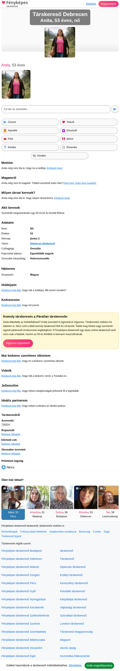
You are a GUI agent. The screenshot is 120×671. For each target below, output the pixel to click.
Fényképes (17, 4)
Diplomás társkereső (73, 567)
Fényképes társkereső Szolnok (20, 623)
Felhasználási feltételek (33, 531)
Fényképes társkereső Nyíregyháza (23, 599)
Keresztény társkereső (74, 583)
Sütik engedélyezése (99, 665)
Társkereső (67, 558)
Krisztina (35, 512)
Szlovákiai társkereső (73, 615)
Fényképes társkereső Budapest (21, 550)
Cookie (97, 531)
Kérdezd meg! (54, 168)
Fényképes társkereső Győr (18, 591)
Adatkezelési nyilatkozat (62, 531)
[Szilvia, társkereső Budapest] (61, 497)
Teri (108, 512)
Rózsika (84, 512)
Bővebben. (75, 665)
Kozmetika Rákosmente (75, 656)
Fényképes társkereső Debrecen (21, 558)
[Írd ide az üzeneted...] (55, 109)
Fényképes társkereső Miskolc (20, 567)
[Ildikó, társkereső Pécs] (13, 497)
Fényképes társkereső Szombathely (23, 631)
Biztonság (84, 531)
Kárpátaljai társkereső (73, 599)
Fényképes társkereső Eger (18, 656)
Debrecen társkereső (42, 243)
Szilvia (59, 512)
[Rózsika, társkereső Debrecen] (86, 497)
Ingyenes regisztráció (18, 343)
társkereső (66, 550)
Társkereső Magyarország (76, 631)
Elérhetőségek (9, 531)
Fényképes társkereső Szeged (20, 575)
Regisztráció (108, 3)
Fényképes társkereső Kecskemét (22, 607)
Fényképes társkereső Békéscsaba (23, 639)
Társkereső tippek (11, 536)
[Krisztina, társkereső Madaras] (37, 497)
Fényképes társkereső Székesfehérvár (25, 615)
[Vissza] (7, 501)
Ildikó (11, 512)
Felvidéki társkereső (72, 591)
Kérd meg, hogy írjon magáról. (80, 183)
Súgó (107, 531)
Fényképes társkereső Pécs (18, 583)
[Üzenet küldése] (115, 109)
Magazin (65, 639)
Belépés (91, 3)
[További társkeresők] (113, 501)
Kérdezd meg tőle (11, 290)
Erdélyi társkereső (71, 575)
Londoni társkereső (72, 623)
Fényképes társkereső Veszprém (21, 648)
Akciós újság (68, 648)
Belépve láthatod (10, 434)
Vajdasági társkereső (73, 607)
